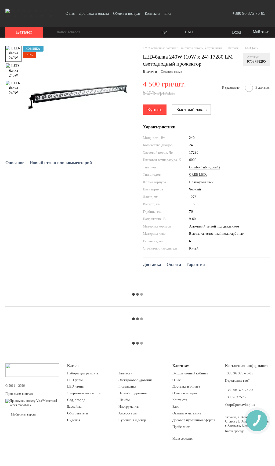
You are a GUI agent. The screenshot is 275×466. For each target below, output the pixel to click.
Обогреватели (77, 413)
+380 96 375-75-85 (248, 13)
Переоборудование (132, 393)
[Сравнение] (205, 32)
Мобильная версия (23, 414)
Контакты (152, 14)
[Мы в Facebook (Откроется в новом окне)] (191, 13)
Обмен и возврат (126, 14)
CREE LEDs (198, 174)
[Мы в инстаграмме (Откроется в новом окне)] (198, 13)
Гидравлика (127, 386)
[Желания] (216, 32)
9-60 (192, 219)
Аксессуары (127, 413)
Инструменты (128, 406)
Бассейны (74, 406)
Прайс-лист (181, 427)
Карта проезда (234, 431)
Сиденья (73, 420)
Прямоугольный (201, 182)
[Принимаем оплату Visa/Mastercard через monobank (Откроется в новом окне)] (32, 402)
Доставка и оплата (94, 14)
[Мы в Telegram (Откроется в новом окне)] (185, 13)
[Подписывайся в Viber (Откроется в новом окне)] (204, 13)
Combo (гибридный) (204, 167)
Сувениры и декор (132, 420)
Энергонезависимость (83, 393)
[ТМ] (32, 370)
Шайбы (124, 400)
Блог (168, 14)
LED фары (75, 380)
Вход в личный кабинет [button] (190, 373)
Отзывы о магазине (186, 413)
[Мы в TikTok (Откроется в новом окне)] (211, 13)
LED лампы (75, 386)
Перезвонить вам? (237, 380)
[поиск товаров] (52, 32)
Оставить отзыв (171, 72)
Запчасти (125, 373)
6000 (193, 160)
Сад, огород (76, 400)
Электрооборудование (135, 380)
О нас (70, 14)
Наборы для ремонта (83, 373)
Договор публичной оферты (193, 420)
